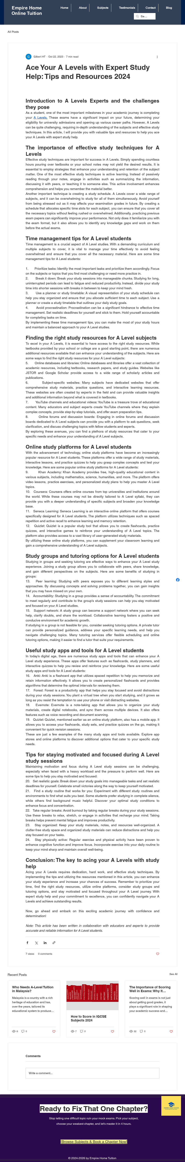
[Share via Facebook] (27, 942)
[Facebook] (177, 579)
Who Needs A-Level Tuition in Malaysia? (32, 989)
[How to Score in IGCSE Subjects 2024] (92, 995)
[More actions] (157, 56)
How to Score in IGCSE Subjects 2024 (88, 1018)
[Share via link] (54, 942)
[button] (80, 8)
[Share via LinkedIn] (45, 942)
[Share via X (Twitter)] (36, 942)
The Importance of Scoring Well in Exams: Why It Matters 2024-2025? (150, 989)
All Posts (13, 31)
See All (173, 974)
